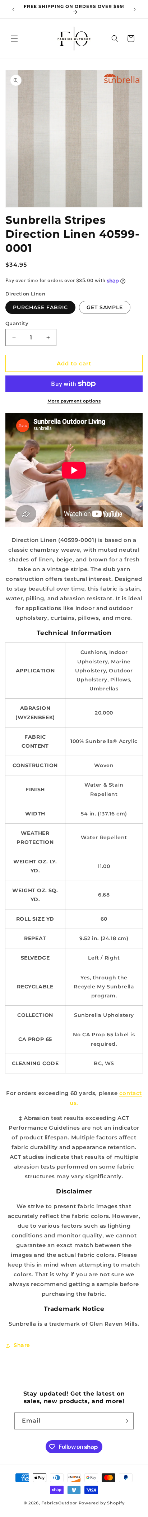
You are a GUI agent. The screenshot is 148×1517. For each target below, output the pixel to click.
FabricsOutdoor (59, 1502)
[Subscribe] (125, 1421)
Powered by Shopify (102, 1502)
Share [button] (22, 1345)
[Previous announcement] (13, 9)
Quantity (16, 323)
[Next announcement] (135, 9)
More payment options (74, 401)
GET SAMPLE (105, 307)
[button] (14, 38)
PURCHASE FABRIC (40, 307)
